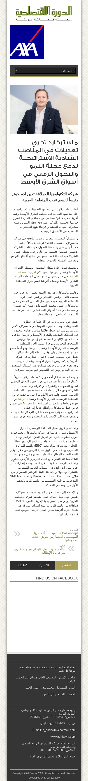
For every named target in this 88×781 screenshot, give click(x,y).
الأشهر (66, 565)
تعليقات (21, 565)
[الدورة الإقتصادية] (44, 18)
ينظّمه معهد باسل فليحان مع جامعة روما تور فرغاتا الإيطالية (39, 549)
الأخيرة (44, 565)
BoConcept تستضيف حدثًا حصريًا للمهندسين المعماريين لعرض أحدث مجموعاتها (55, 535)
